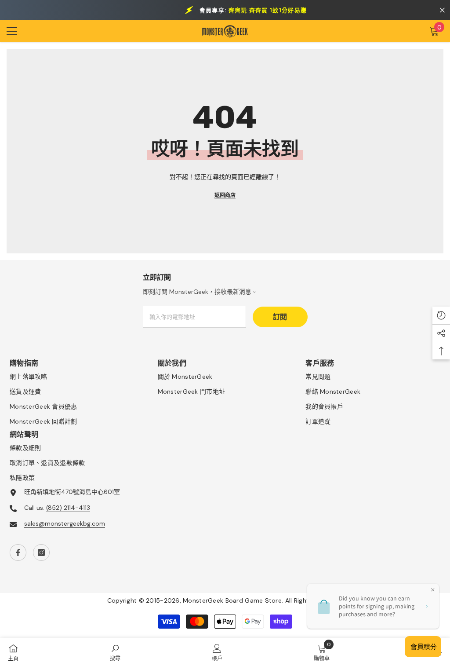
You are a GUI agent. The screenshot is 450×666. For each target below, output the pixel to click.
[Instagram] (41, 552)
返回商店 (225, 195)
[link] (115, 652)
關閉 (442, 10)
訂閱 (280, 317)
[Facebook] (18, 552)
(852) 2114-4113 (68, 508)
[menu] (12, 31)
